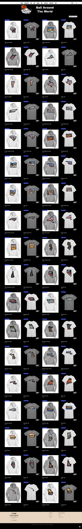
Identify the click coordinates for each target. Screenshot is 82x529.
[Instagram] (14, 520)
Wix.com (51, 524)
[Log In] (72, 3)
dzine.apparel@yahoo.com (14, 516)
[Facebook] (12, 520)
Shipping (60, 514)
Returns (60, 515)
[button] (77, 3)
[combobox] (73, 16)
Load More (41, 509)
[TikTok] (15, 520)
